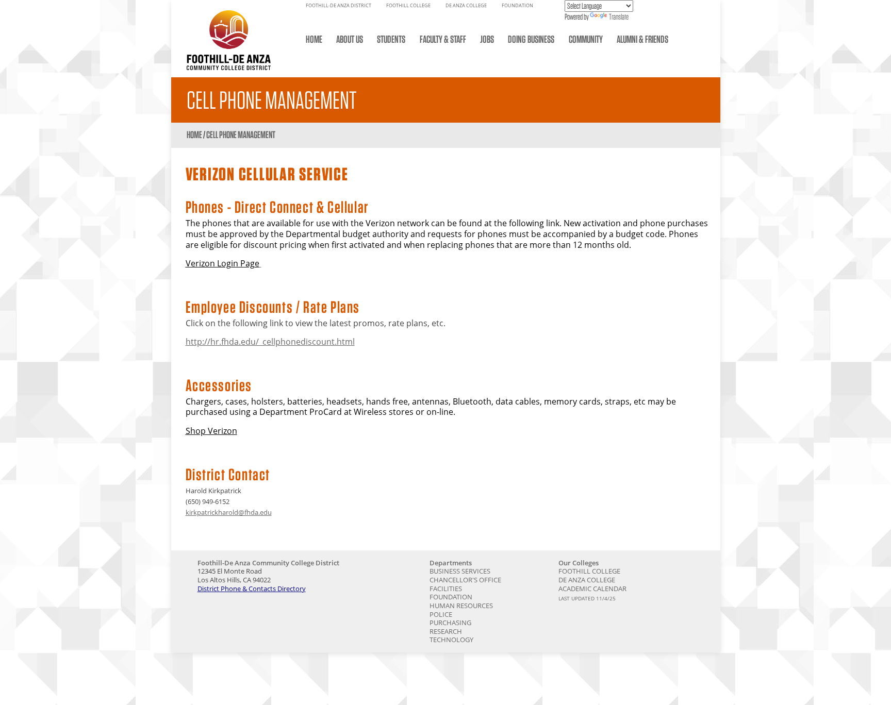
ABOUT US (349, 39)
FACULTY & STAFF (443, 39)
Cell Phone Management (240, 135)
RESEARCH (446, 631)
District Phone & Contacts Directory (251, 588)
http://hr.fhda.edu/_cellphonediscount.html (270, 341)
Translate (619, 17)
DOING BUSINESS (531, 39)
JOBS (487, 39)
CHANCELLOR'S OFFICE (465, 579)
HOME (314, 39)
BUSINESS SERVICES (460, 571)
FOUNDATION (517, 6)
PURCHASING (450, 622)
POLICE (441, 614)
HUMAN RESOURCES (461, 605)
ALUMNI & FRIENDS (642, 39)
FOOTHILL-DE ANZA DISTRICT (338, 6)
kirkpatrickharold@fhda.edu (229, 512)
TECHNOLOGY (451, 639)
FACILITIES (446, 588)
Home (194, 135)
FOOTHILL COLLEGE (408, 6)
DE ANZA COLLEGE (466, 6)
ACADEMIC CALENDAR (592, 588)
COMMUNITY (586, 39)
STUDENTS (391, 39)
